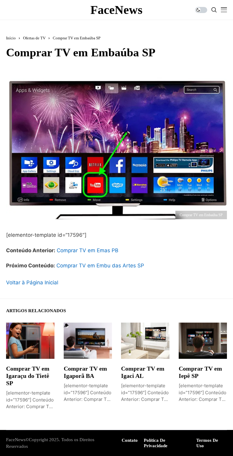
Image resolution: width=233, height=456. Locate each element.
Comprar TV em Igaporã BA (85, 372)
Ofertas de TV (34, 38)
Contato (130, 440)
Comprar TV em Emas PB (87, 250)
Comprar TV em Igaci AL (142, 372)
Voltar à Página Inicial (32, 282)
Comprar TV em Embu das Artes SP (100, 266)
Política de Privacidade (155, 443)
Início (11, 38)
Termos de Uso (207, 443)
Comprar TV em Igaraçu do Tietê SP (27, 375)
